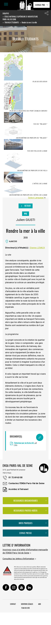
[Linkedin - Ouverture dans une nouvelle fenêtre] (29, 587)
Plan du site (25, 608)
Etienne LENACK (37, 247)
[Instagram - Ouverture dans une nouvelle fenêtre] (13, 587)
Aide (39, 604)
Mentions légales (27, 604)
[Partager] (47, 14)
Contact (13, 604)
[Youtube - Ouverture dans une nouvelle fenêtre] (21, 587)
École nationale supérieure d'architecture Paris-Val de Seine (20, 18)
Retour (27, 205)
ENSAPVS (6, 13)
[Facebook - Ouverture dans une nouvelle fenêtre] (6, 587)
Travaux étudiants (12, 22)
